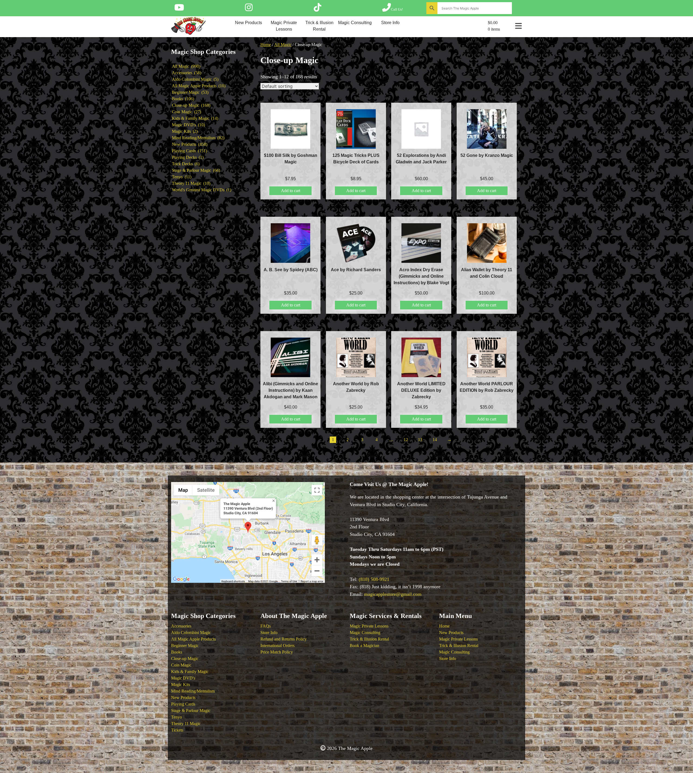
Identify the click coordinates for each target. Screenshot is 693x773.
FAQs (265, 626)
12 (406, 439)
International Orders (277, 645)
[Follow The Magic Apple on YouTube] (179, 9)
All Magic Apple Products (193, 639)
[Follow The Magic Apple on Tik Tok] (317, 9)
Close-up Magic (184, 658)
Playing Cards (183, 704)
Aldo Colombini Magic (191, 632)
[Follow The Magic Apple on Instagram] (249, 9)
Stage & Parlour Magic (190, 710)
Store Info (390, 22)
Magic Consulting (355, 22)
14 (435, 439)
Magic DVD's (183, 678)
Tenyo (176, 717)
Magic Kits (180, 684)
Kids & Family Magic (189, 671)
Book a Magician (364, 645)
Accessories (181, 626)
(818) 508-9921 (374, 579)
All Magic (283, 44)
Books (176, 652)
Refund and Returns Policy (283, 639)
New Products (248, 22)
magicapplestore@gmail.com (392, 594)
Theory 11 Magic (186, 723)
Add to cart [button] (290, 190)
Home (265, 44)
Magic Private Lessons (284, 25)
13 (420, 439)
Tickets (177, 730)
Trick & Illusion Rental (319, 25)
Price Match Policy (276, 652)
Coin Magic (181, 665)
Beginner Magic (185, 645)
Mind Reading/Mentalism (193, 691)
